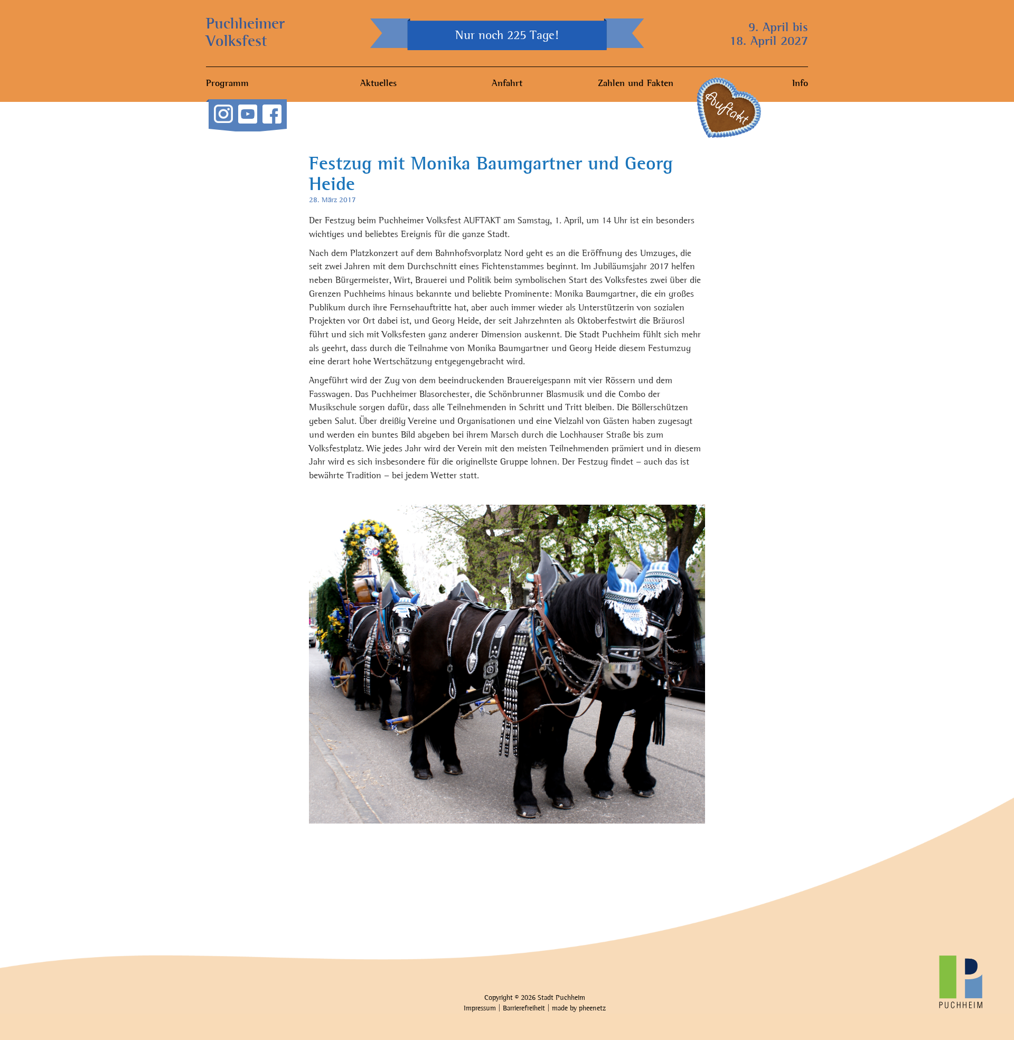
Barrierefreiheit (524, 1009)
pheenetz (592, 1009)
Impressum (480, 1009)
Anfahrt (507, 84)
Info (800, 84)
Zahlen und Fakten (635, 84)
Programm (227, 84)
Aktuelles (378, 84)
